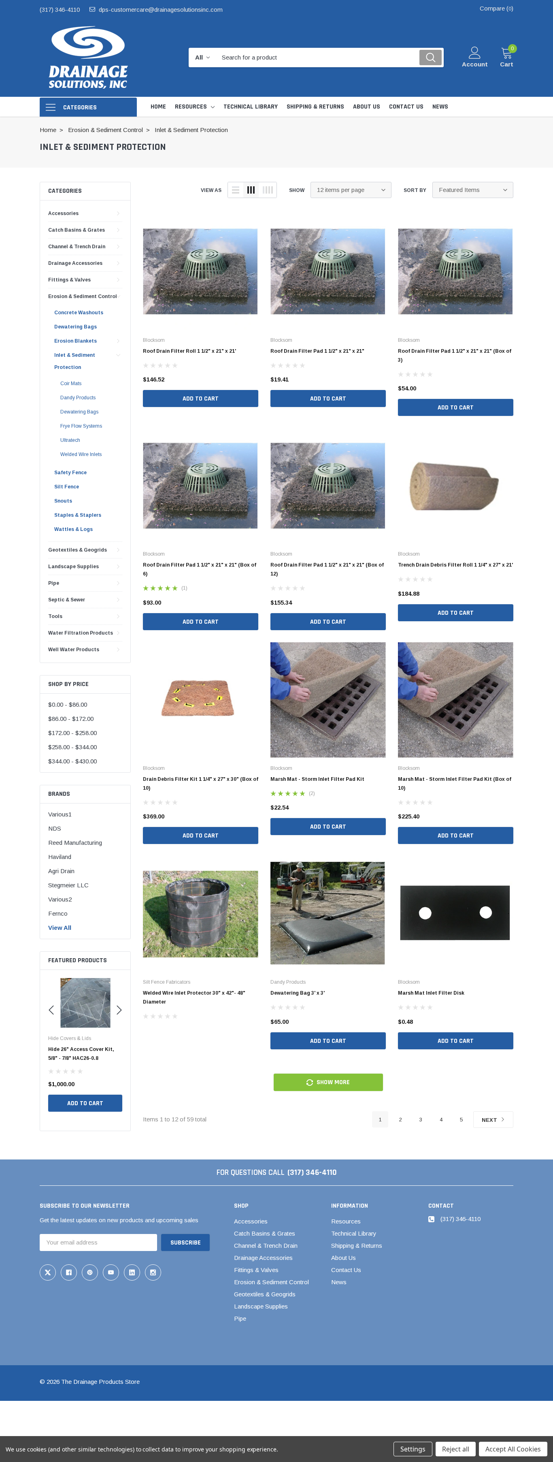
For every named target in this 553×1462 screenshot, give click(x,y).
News (339, 1282)
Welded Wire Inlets (81, 454)
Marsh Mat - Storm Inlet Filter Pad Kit (317, 779)
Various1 (60, 814)
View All (59, 927)
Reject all (455, 1449)
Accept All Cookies (513, 1449)
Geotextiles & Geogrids (77, 550)
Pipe (53, 583)
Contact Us (346, 1269)
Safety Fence (70, 472)
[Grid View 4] (267, 190)
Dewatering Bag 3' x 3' (297, 993)
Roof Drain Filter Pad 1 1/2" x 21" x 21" (317, 351)
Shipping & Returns (356, 1245)
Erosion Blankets (75, 341)
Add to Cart (85, 1103)
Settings (412, 1449)
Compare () (496, 8)
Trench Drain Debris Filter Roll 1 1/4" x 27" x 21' (455, 565)
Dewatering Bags (75, 327)
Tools (55, 616)
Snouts (63, 501)
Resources (191, 106)
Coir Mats (70, 383)
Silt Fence (66, 487)
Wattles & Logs (73, 529)
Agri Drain (61, 870)
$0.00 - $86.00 (67, 704)
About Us (343, 1257)
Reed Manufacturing (75, 842)
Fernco (58, 913)
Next (490, 1120)
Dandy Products (78, 398)
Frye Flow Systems (81, 426)
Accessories (63, 213)
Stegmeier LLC (68, 885)
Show (296, 190)
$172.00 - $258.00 (72, 732)
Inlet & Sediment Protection (74, 361)
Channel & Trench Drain (76, 246)
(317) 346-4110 (60, 9)
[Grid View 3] (251, 190)
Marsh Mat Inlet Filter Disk (431, 993)
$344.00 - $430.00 (72, 761)
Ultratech (70, 440)
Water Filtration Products (80, 633)
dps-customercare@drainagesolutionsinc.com (161, 9)
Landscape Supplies (73, 566)
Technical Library (353, 1233)
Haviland (59, 856)
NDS (54, 828)
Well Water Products (73, 649)
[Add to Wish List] (118, 1084)
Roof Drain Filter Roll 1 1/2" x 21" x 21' (189, 351)
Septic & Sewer (66, 600)
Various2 (60, 899)
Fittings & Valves (69, 280)
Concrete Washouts (78, 312)
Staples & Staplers (77, 515)
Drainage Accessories (75, 263)
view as (211, 190)
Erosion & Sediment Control (82, 296)
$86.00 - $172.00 (71, 718)
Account (475, 64)
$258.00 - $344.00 (72, 747)
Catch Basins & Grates (76, 230)
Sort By (415, 190)
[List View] (235, 190)
